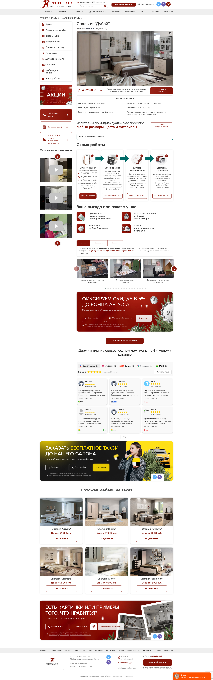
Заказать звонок (124, 4)
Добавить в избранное (127, 668)
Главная (48, 12)
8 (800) (152, 656)
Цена (83, 243)
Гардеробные (52, 42)
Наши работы (52, 78)
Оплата (115, 243)
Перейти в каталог (162, 196)
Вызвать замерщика (112, 196)
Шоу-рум (115, 12)
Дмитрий (121, 381)
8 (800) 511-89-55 (145, 4)
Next (57, 243)
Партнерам (146, 650)
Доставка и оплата (98, 12)
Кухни (48, 24)
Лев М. (153, 381)
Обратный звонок (158, 662)
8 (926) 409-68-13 (145, 7)
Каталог (79, 12)
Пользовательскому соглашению (116, 326)
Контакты (168, 12)
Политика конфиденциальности (93, 676)
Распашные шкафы (55, 30)
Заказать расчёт (161, 91)
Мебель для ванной (51, 71)
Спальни (55, 18)
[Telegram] (158, 4)
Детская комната (54, 59)
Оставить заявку (88, 196)
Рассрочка (130, 12)
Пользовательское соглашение (120, 676)
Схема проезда (125, 663)
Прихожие (51, 53)
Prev (57, 156)
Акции (143, 12)
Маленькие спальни (72, 18)
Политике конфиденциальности (95, 326)
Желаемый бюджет (121, 318)
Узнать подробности (161, 126)
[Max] (163, 4)
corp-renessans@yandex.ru (157, 668)
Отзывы (155, 12)
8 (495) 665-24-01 (145, 2)
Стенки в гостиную (55, 47)
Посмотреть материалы (125, 341)
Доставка (99, 243)
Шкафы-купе (52, 36)
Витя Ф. (153, 410)
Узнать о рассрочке (137, 196)
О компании (64, 12)
